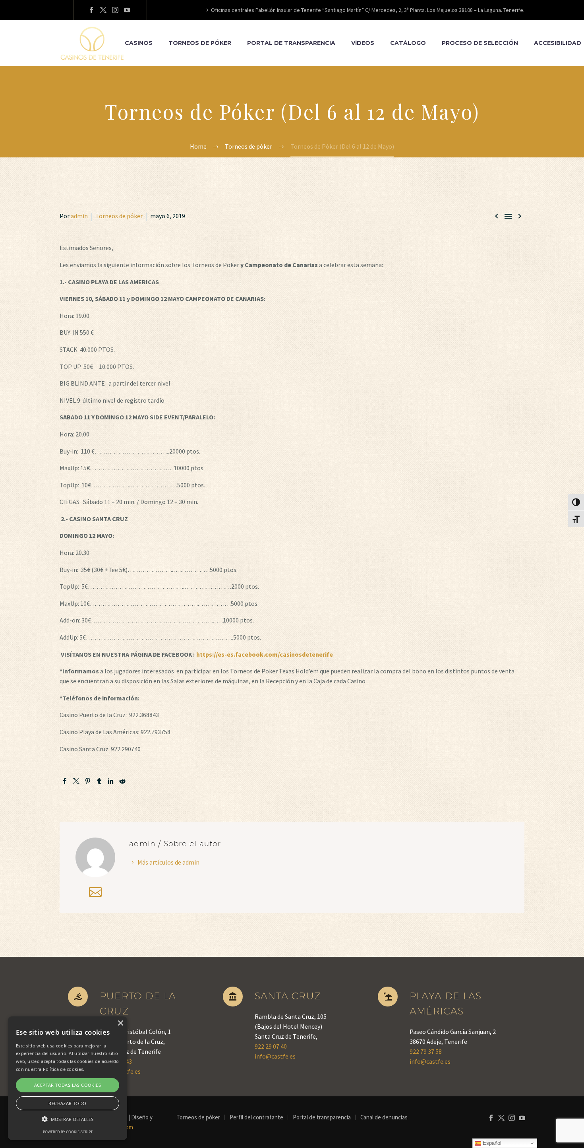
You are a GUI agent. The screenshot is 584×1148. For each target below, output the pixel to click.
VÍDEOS (362, 43)
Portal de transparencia (322, 1118)
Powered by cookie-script (68, 1131)
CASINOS (139, 43)
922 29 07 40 (271, 1046)
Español (491, 1143)
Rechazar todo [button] (67, 1103)
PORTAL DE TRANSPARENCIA (291, 43)
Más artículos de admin (168, 862)
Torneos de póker (119, 216)
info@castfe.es (275, 1056)
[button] (67, 1119)
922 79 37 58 (426, 1051)
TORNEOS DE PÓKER (199, 43)
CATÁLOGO (408, 43)
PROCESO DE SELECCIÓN (480, 43)
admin (79, 216)
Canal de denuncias (384, 1118)
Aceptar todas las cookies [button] (67, 1085)
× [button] (120, 1023)
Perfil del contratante (256, 1118)
